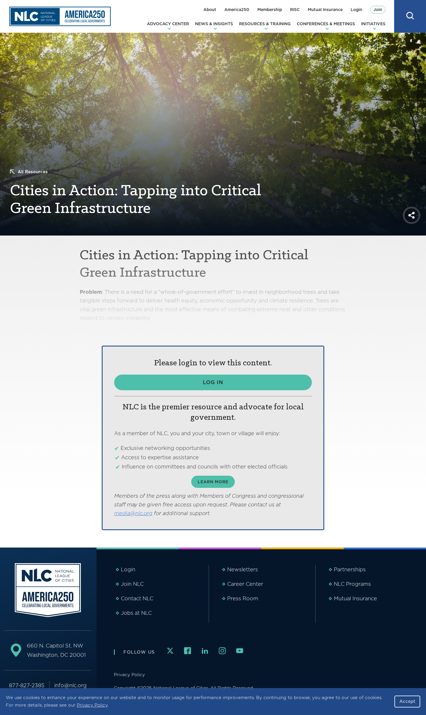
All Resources (33, 171)
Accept (407, 701)
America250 (236, 9)
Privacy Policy (92, 705)
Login (356, 9)
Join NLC (132, 584)
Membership (269, 9)
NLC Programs (352, 584)
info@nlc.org (70, 685)
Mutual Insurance (325, 9)
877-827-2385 (26, 685)
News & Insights (214, 23)
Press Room (242, 598)
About (209, 9)
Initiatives (373, 23)
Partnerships (350, 569)
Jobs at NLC (136, 613)
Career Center (245, 584)
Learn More (213, 481)
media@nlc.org (133, 513)
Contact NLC (137, 598)
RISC (295, 9)
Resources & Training (265, 23)
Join (378, 9)
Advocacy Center (168, 23)
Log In (213, 382)
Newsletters (242, 569)
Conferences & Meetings (326, 23)
